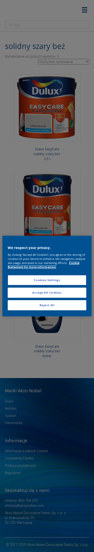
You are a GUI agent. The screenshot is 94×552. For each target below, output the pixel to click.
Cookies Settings (47, 280)
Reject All (47, 305)
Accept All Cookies (46, 292)
